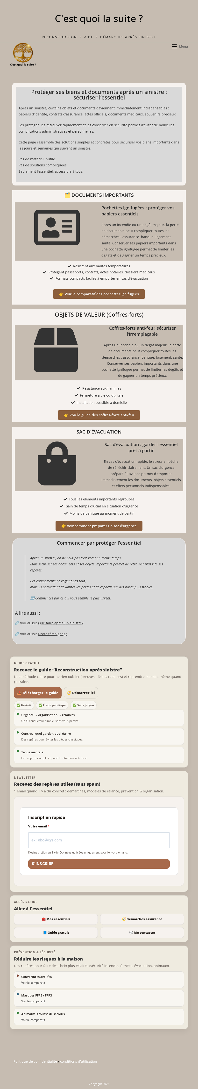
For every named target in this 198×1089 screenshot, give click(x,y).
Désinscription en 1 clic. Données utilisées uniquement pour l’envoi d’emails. (78, 852)
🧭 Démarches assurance (142, 919)
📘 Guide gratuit (56, 932)
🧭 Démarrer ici (81, 692)
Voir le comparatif (33, 983)
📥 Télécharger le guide (37, 692)
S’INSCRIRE (43, 863)
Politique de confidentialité (35, 1061)
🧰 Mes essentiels (56, 919)
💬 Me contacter (142, 932)
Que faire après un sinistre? (60, 623)
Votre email (38, 826)
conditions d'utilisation (78, 1061)
